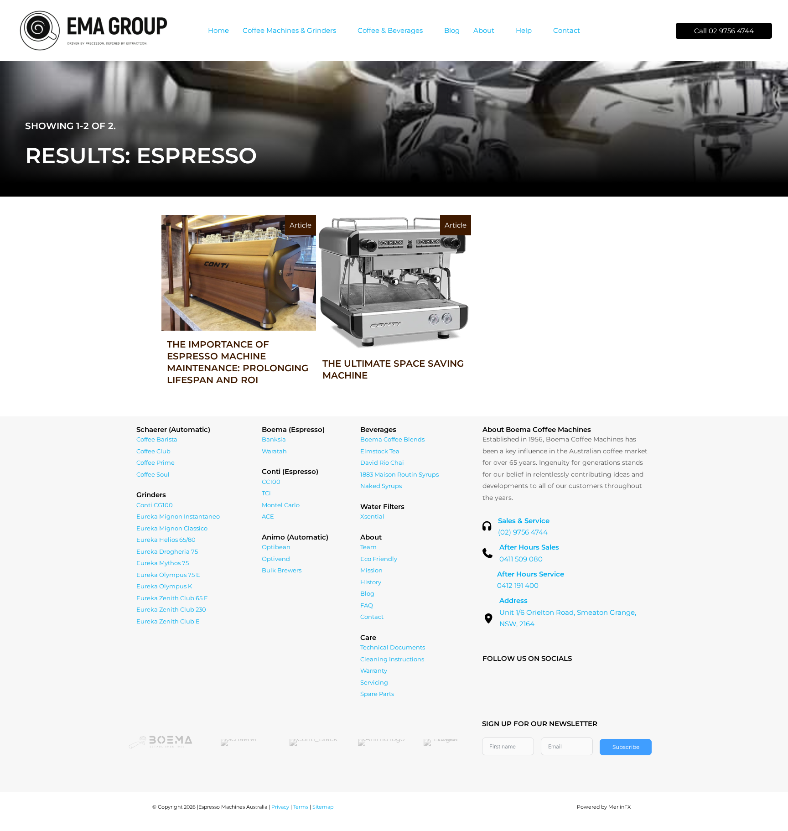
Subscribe (625, 746)
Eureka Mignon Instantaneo (178, 516)
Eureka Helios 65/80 (166, 539)
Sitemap (322, 807)
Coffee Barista (156, 439)
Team (368, 547)
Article (300, 225)
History (370, 582)
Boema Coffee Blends (392, 439)
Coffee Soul (153, 474)
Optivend (276, 558)
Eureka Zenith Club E (168, 621)
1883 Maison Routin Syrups (399, 474)
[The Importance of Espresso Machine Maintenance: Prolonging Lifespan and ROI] (238, 306)
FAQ (366, 605)
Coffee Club (153, 451)
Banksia (274, 439)
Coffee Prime (155, 462)
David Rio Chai (382, 462)
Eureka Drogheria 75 (167, 551)
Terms (300, 807)
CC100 (271, 481)
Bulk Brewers (281, 570)
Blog (367, 593)
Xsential (372, 516)
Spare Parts (377, 693)
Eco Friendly (378, 558)
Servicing (374, 682)
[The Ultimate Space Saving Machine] (394, 306)
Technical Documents (392, 647)
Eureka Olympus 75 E (168, 574)
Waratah (274, 451)
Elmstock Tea (379, 451)
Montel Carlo (281, 505)
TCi (266, 493)
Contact (372, 616)
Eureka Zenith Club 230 (171, 609)
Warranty (373, 670)
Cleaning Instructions (392, 659)
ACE (268, 516)
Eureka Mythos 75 (162, 562)
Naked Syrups (381, 485)
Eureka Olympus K (164, 586)
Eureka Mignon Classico (171, 528)
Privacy (280, 807)
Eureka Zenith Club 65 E (172, 598)
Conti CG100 (154, 505)
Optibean (276, 547)
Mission (371, 570)
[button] (340, 30)
